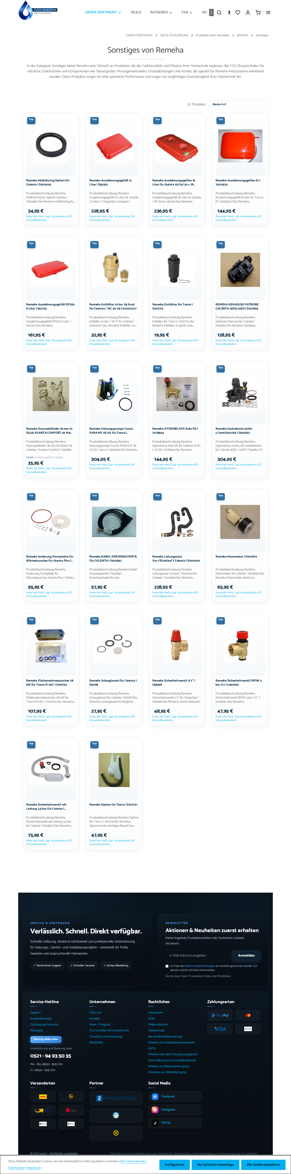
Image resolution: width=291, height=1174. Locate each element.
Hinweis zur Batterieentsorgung (168, 1066)
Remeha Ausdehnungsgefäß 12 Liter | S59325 (110, 182)
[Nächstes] (211, 12)
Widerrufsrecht (158, 1024)
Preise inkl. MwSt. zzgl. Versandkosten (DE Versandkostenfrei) (49, 218)
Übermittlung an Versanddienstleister (172, 1060)
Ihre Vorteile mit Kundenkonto (109, 1030)
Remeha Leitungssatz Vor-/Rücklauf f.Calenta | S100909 (176, 558)
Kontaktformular (41, 1018)
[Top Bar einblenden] (268, 12)
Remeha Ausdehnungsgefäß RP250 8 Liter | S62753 (50, 306)
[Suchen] (219, 12)
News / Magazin (99, 1024)
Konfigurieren (174, 1164)
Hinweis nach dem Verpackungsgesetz (173, 1054)
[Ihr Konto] (247, 12)
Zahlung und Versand (44, 1024)
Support (35, 1012)
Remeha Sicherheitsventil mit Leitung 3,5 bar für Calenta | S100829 (46, 807)
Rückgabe (36, 1030)
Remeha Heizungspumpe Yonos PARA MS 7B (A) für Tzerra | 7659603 (111, 430)
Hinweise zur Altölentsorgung (167, 1072)
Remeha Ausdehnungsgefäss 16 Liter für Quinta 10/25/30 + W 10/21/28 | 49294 (173, 182)
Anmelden (246, 955)
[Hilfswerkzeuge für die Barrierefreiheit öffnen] (229, 12)
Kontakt (94, 1018)
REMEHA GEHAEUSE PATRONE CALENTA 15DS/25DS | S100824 (237, 306)
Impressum (155, 1012)
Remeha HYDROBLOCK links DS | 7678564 (175, 430)
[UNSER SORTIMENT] (103, 12)
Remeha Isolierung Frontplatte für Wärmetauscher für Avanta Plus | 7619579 (49, 558)
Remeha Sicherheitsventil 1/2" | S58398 (173, 682)
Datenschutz (156, 1030)
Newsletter (96, 1042)
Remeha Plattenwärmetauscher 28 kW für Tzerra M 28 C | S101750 (49, 682)
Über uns (95, 1012)
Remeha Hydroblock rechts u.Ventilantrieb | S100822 (234, 430)
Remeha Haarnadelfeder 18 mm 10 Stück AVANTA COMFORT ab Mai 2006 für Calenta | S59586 (49, 430)
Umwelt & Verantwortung (105, 1036)
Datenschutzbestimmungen (199, 966)
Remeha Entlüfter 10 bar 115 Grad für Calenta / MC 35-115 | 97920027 (112, 306)
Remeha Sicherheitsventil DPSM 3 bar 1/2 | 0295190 (239, 682)
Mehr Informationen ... (133, 1161)
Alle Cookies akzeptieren (263, 1164)
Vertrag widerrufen (46, 1039)
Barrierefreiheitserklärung (165, 1036)
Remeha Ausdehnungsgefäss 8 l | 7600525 (238, 182)
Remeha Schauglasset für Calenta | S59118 (113, 682)
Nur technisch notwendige (215, 1164)
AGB (254, 966)
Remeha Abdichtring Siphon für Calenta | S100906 (48, 182)
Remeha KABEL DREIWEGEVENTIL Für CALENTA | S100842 (113, 558)
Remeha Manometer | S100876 (236, 556)
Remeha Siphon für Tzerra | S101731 (113, 805)
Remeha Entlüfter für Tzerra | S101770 (172, 306)
